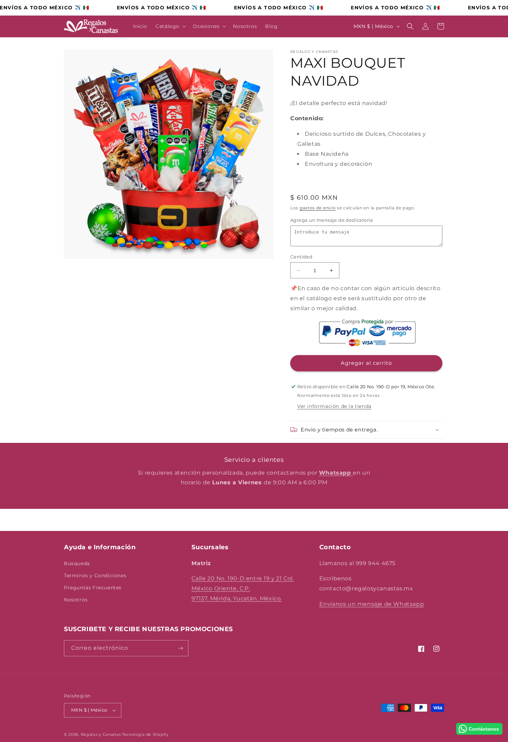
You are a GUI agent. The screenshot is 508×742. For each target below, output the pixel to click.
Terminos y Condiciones (95, 575)
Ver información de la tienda (334, 406)
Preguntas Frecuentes (93, 587)
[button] (170, 26)
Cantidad (301, 256)
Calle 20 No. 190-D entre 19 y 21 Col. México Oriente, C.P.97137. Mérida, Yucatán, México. (242, 588)
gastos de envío (318, 207)
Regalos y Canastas (101, 734)
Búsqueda (77, 563)
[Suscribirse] (180, 648)
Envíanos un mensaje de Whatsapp (371, 604)
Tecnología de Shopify (145, 734)
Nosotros (76, 600)
